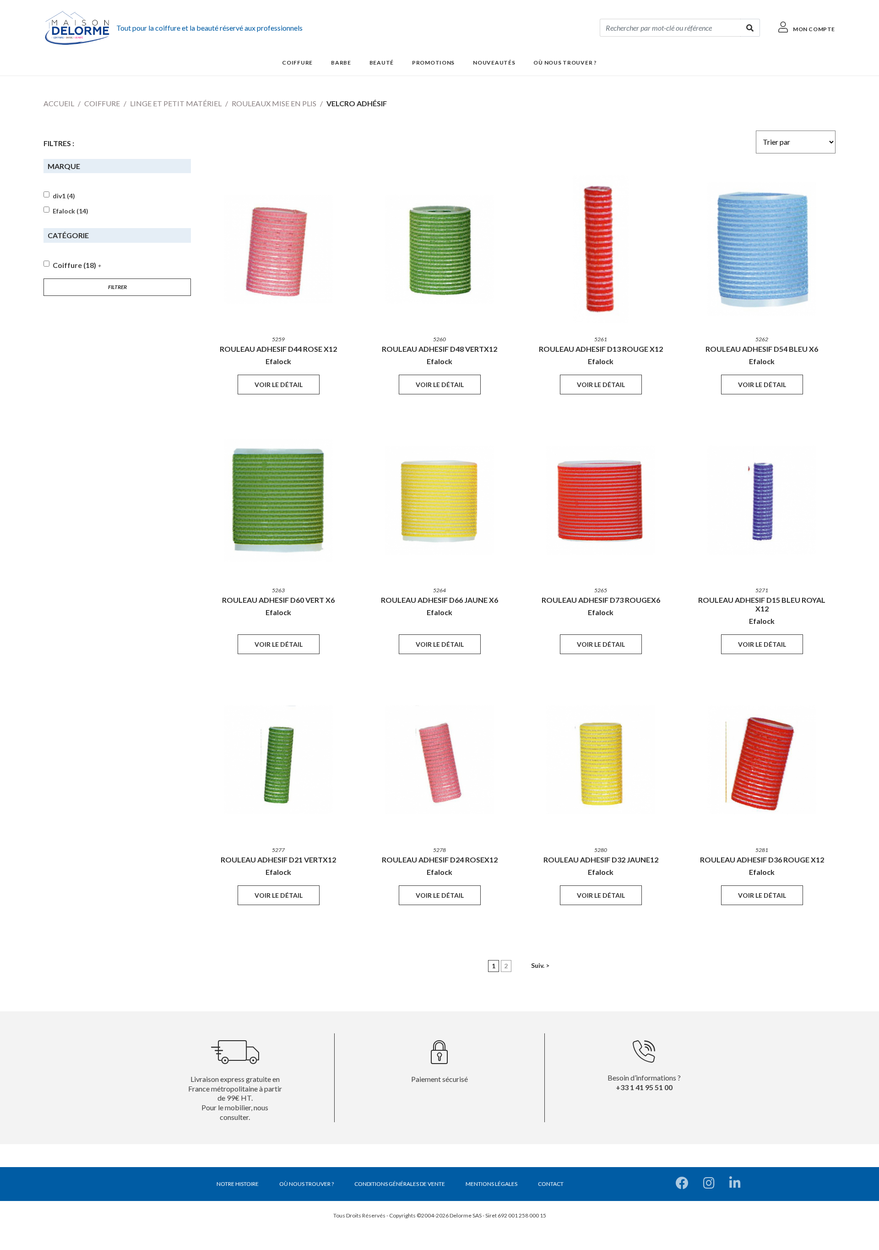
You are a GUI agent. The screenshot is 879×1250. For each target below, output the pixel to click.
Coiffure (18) (74, 265)
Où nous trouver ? (565, 62)
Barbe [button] (341, 62)
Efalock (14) (70, 211)
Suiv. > (540, 965)
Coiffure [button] (297, 62)
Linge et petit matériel (176, 103)
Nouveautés (494, 62)
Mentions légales (491, 1183)
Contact (551, 1183)
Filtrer (117, 287)
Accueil (58, 103)
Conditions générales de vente (399, 1183)
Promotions (433, 62)
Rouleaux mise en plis (274, 103)
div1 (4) (64, 196)
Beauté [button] (381, 62)
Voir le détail (279, 384)
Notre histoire (238, 1183)
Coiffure (102, 103)
